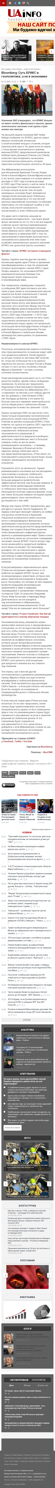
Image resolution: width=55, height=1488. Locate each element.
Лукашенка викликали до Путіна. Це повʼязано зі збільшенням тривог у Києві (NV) (29, 1249)
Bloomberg (46, 746)
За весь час (43, 1385)
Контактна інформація (19, 1480)
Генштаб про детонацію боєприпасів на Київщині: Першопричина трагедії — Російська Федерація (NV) (29, 1240)
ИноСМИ (47, 752)
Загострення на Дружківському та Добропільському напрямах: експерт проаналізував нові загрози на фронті (25, 856)
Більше (27, 1020)
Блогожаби (27, 1260)
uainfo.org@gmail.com (35, 1480)
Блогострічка (27, 1205)
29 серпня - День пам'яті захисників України (23, 1391)
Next (52, 51)
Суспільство (35, 1455)
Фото (27, 1138)
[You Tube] (23, 3)
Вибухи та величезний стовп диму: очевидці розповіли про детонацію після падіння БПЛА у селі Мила (29, 968)
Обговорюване (19, 1380)
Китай (37, 773)
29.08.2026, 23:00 (15, 1235)
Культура (12, 1458)
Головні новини (16, 1455)
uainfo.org (30, 1473)
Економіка (45, 1455)
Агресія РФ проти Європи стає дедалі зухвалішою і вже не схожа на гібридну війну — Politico (33, 1037)
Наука (18, 1458)
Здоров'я (45, 1458)
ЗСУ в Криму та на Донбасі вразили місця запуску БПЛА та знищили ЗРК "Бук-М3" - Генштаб (27, 1002)
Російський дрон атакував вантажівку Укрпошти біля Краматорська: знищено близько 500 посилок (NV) (29, 1220)
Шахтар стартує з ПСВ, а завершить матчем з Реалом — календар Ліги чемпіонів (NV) (27, 1212)
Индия (30, 773)
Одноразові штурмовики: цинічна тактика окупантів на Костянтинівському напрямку (30, 1348)
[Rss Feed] (9, 3)
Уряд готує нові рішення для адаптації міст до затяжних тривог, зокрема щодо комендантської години (29, 903)
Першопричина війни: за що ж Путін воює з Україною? (31, 1359)
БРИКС (5, 773)
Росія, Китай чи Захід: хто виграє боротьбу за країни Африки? (27, 819)
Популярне (39, 1380)
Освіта (30, 1458)
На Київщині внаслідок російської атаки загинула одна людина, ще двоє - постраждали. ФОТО (27, 1167)
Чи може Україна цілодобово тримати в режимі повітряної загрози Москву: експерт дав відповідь (30, 876)
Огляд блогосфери (27, 1461)
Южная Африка (8, 776)
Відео (17, 1461)
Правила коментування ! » (42, 829)
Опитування (27, 1073)
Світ (5, 1458)
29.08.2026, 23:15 (15, 1225)
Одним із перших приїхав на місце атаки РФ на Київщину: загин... (15, 57)
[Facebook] (14, 3)
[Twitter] (18, 3)
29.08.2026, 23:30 (15, 1215)
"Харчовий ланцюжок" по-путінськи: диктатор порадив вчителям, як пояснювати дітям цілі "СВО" (29, 839)
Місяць (27, 1385)
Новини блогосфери (32, 69)
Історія (24, 1458)
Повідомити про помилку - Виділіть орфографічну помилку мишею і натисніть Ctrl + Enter (26, 763)
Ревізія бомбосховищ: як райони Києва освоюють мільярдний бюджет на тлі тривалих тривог (29, 948)
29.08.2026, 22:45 (15, 1245)
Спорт (6, 1461)
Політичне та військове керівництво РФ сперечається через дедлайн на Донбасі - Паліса (27, 978)
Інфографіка (27, 1297)
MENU (3, 3)
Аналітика (27, 1029)
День (11, 1385)
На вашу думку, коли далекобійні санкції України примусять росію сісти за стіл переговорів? (25, 1081)
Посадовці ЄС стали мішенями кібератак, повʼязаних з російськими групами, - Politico (32, 1049)
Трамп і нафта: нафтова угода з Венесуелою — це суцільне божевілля (32, 1335)
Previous (3, 51)
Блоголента (39, 1461)
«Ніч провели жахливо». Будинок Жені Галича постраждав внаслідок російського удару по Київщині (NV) (27, 1230)
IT (40, 1458)
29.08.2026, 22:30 (15, 1253)
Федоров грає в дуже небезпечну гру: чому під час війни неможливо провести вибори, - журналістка (33, 1061)
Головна (7, 1455)
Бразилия (13, 773)
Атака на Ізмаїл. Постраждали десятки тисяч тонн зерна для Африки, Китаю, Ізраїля (9, 821)
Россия (22, 773)
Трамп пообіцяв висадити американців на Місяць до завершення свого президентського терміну (29, 930)
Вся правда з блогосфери (11, 69)
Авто (36, 1458)
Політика (27, 1455)
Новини (27, 832)
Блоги (27, 1328)
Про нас (7, 1480)
